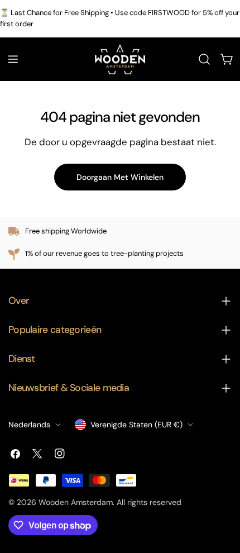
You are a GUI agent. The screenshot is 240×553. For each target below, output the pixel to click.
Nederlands (29, 424)
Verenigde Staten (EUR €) (136, 424)
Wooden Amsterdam (76, 502)
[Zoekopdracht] (204, 59)
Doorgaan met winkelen (120, 177)
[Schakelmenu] (13, 59)
